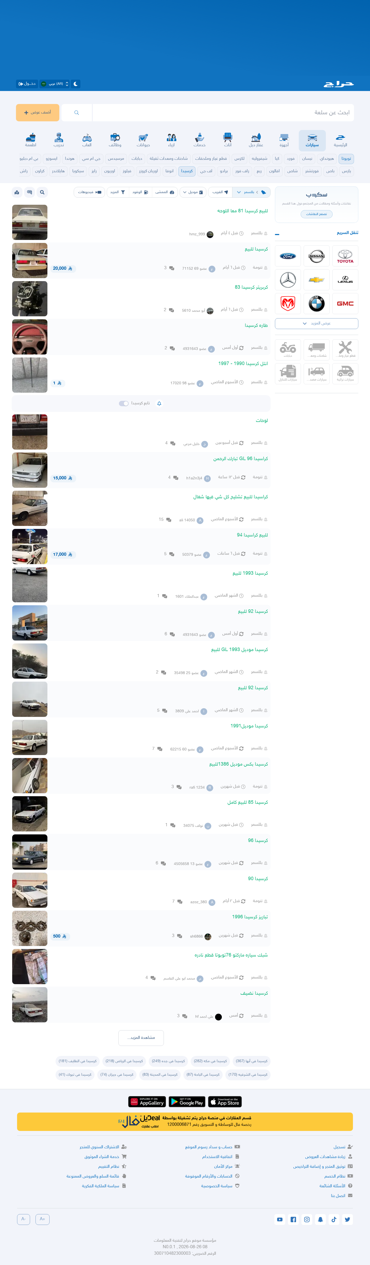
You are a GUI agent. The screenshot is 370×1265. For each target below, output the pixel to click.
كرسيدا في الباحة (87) (203, 1074)
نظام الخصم (334, 1176)
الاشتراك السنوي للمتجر (99, 1147)
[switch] (124, 403)
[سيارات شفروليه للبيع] (317, 279)
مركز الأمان (223, 1166)
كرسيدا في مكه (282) (210, 1061)
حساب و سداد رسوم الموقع (208, 1147)
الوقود (137, 192)
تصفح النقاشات (316, 214)
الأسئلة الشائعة (332, 1186)
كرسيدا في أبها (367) (251, 1061)
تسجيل (339, 1147)
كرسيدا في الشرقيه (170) (248, 1074)
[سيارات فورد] (288, 255)
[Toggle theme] (75, 84)
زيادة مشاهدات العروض (325, 1157)
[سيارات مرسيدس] (288, 279)
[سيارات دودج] (288, 303)
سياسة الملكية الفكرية (100, 1186)
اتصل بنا (338, 1196)
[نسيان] (317, 255)
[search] (76, 112)
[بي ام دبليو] (317, 303)
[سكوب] (29, 192)
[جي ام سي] (345, 303)
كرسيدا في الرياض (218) (124, 1061)
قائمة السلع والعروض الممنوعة (93, 1176)
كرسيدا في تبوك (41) (75, 1074)
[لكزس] (345, 279)
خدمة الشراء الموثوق (102, 1157)
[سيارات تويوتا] (345, 255)
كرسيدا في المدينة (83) (159, 1074)
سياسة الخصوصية (216, 1186)
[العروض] (16, 192)
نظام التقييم (108, 1166)
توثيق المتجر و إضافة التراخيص (319, 1166)
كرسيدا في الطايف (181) (77, 1061)
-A (23, 1219)
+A (42, 1219)
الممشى (161, 192)
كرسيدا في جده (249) (168, 1061)
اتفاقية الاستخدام (217, 1157)
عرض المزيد (321, 323)
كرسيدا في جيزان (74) (116, 1074)
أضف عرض (41, 112)
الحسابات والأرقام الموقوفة (208, 1176)
